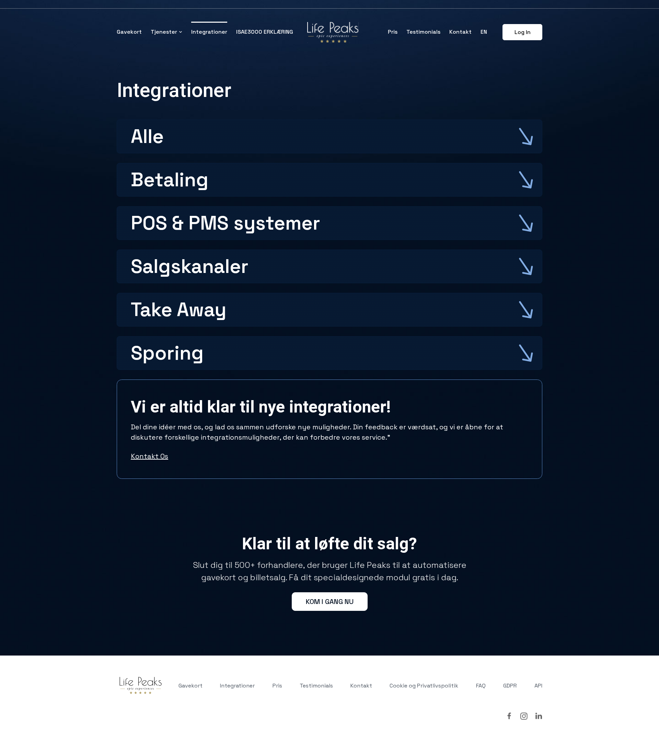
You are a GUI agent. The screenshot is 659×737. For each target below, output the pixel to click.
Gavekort (129, 31)
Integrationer (209, 31)
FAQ (481, 685)
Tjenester (164, 31)
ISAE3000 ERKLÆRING (264, 31)
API (538, 685)
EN (484, 31)
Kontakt (460, 31)
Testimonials (423, 31)
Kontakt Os (149, 456)
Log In (523, 32)
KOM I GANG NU (330, 601)
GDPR (510, 685)
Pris (392, 31)
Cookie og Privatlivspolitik (424, 685)
